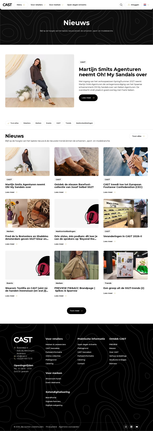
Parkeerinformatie (54, 352)
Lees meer (86, 98)
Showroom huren (53, 379)
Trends (68, 123)
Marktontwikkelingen (84, 123)
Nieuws (112, 348)
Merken (38, 123)
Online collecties (53, 356)
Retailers (27, 123)
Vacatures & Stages (117, 360)
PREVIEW (113, 344)
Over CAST (114, 352)
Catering (49, 364)
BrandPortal (51, 398)
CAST (58, 123)
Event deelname (53, 382)
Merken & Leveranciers (56, 344)
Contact (81, 364)
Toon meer (74, 311)
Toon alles (14, 123)
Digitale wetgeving (54, 405)
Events (48, 123)
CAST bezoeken (53, 348)
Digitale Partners (53, 401)
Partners (113, 364)
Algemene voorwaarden (69, 427)
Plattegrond (51, 360)
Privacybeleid (51, 427)
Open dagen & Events (87, 344)
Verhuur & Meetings (118, 356)
